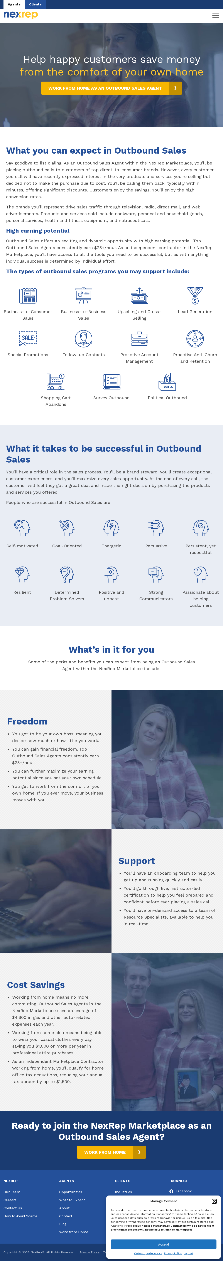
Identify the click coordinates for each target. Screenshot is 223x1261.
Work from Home (73, 1232)
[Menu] (216, 15)
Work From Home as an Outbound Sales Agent (105, 88)
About (64, 1208)
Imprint (188, 1253)
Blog (62, 1224)
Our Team (11, 1192)
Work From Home (105, 1152)
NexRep (20, 15)
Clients (35, 4)
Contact (65, 1216)
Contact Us (12, 1208)
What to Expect (72, 1200)
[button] (214, 1201)
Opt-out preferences (148, 1253)
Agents (14, 4)
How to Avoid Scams (20, 1216)
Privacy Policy (173, 1253)
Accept (163, 1244)
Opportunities (70, 1192)
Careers (10, 1200)
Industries (123, 1192)
